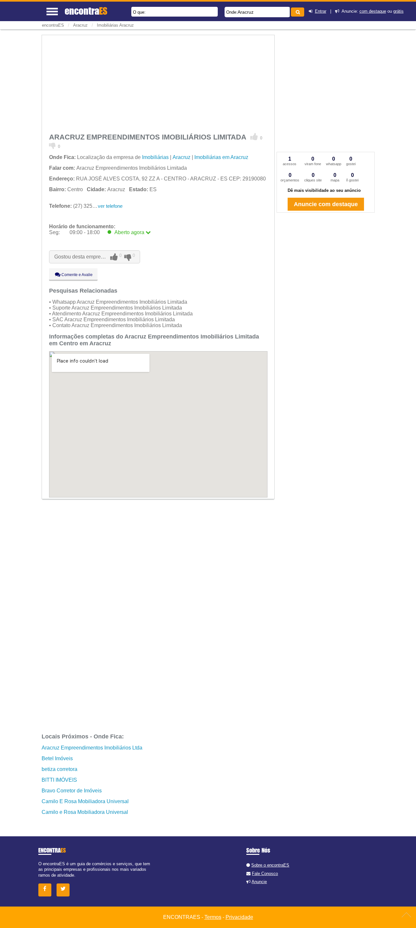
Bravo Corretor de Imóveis (72, 790)
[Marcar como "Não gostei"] (52, 145)
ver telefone (110, 206)
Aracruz (246, 12)
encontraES (53, 25)
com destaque (372, 11)
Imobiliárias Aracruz (115, 25)
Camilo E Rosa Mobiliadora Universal (85, 801)
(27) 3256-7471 (79, 206)
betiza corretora (59, 769)
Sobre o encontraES (270, 865)
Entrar (320, 11)
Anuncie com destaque (326, 204)
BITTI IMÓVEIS (59, 780)
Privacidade (239, 917)
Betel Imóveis (57, 758)
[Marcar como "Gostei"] (254, 137)
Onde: (232, 12)
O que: (139, 12)
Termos (212, 917)
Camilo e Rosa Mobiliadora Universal (85, 812)
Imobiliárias (155, 157)
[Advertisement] (158, 82)
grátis (398, 11)
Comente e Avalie (76, 274)
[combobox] (257, 12)
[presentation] (289, 12)
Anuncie (259, 881)
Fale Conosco (265, 873)
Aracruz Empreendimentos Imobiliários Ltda (92, 747)
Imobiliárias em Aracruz (221, 157)
